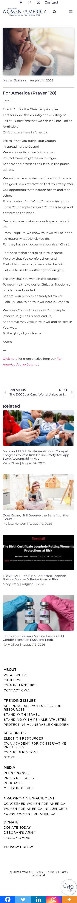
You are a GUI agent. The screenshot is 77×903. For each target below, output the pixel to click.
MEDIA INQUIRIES (19, 788)
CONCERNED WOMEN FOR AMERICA (35, 804)
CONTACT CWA (17, 690)
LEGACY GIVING (17, 838)
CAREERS (12, 680)
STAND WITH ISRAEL (22, 714)
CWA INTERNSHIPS (20, 685)
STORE (9, 757)
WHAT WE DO (15, 675)
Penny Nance (16, 773)
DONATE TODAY (17, 827)
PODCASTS (13, 783)
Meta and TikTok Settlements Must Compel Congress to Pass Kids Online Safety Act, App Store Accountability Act (36, 455)
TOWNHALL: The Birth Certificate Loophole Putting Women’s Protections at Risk (35, 577)
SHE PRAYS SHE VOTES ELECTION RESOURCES (32, 707)
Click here (10, 358)
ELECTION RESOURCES (23, 738)
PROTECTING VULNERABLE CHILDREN (36, 725)
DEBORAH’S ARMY (19, 832)
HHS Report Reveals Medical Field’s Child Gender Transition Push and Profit (33, 638)
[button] (71, 11)
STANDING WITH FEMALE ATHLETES (35, 719)
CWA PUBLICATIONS (21, 752)
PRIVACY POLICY (18, 847)
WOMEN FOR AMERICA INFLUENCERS (36, 809)
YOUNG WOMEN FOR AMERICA (30, 814)
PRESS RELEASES (19, 778)
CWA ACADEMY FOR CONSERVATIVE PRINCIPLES (35, 745)
